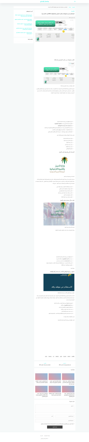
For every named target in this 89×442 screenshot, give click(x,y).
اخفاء (70, 63)
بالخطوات (57, 356)
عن (53, 356)
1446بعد (73, 356)
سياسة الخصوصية (47, 435)
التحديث (64, 356)
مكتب (46, 356)
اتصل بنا (41, 435)
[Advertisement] (54, 51)
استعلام (69, 356)
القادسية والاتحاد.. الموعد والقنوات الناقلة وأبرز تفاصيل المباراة (24, 33)
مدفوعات (50, 356)
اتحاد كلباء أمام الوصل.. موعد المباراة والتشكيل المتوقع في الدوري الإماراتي (24, 29)
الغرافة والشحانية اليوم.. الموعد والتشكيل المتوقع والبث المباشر (23, 20)
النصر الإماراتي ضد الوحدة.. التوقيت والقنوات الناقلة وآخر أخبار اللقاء (24, 24)
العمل (61, 356)
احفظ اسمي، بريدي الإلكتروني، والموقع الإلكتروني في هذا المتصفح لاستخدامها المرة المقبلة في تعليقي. (57, 424)
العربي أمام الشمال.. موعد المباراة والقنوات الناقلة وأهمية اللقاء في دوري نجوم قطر (23, 16)
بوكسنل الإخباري (44, 2)
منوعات (72, 11)
